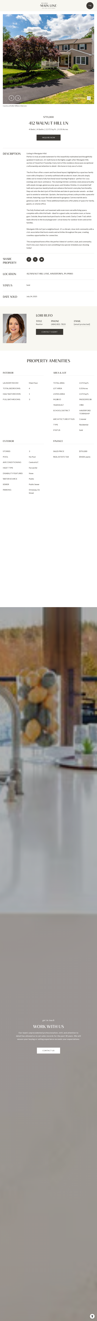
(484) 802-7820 (58, 324)
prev (11, 98)
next (18, 98)
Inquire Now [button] (48, 138)
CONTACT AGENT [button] (50, 332)
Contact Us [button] (48, 1051)
